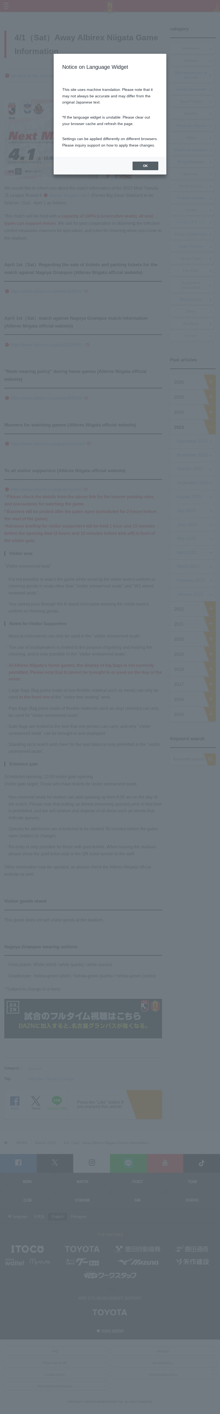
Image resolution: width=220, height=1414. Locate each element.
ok (145, 166)
